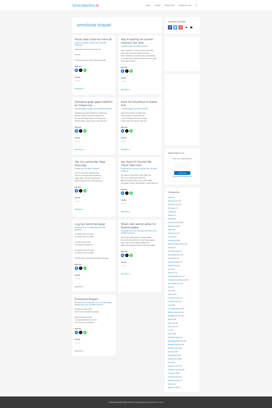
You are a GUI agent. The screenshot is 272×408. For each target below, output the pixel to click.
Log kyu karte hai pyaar (90, 224)
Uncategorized (173, 377)
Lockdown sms (173, 301)
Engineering (172, 226)
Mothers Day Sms (174, 312)
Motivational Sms (174, 316)
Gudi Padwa (172, 258)
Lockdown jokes (174, 298)
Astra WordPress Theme (154, 402)
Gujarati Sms (172, 266)
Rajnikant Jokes (174, 337)
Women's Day (173, 388)
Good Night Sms (174, 255)
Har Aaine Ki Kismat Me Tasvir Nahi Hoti (136, 163)
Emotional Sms (126, 169)
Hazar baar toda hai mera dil (93, 39)
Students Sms (173, 366)
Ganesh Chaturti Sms (176, 244)
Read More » (79, 89)
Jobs (169, 287)
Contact (158, 5)
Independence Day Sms (177, 280)
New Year (171, 323)
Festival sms (172, 233)
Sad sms (136, 169)
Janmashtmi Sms (174, 283)
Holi (169, 269)
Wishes (170, 384)
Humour (171, 273)
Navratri (171, 319)
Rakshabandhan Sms (175, 341)
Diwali (170, 219)
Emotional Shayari (86, 299)
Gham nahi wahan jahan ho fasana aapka (138, 225)
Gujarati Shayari (174, 262)
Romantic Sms (150, 231)
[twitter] (175, 27)
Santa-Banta (172, 355)
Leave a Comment (81, 43)
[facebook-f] (170, 27)
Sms (86, 305)
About (148, 5)
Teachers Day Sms (175, 370)
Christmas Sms (173, 204)
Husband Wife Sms (175, 276)
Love (97, 302)
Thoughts (171, 373)
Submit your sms (185, 5)
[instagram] (180, 27)
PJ (169, 330)
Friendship (91, 302)
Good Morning (173, 251)
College (171, 212)
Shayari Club (169, 5)
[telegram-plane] (186, 27)
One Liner (171, 327)
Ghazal (170, 248)
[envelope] (191, 27)
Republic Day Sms (174, 344)
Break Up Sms (173, 201)
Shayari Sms (94, 43)
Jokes (170, 294)
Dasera (170, 215)
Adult (170, 197)
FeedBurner (187, 176)
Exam (170, 230)
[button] (197, 5)
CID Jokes (172, 208)
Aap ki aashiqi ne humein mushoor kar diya (137, 41)
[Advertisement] (184, 53)
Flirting (170, 237)
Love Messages (127, 46)
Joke (169, 291)
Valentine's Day (173, 380)
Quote (170, 334)
